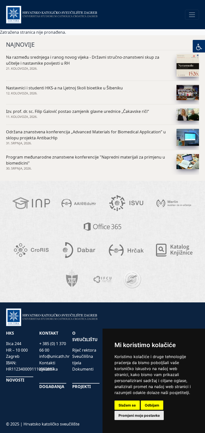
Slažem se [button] (127, 405)
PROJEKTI (81, 386)
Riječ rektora (84, 350)
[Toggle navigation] (192, 15)
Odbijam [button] (152, 405)
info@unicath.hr (54, 356)
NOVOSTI (15, 380)
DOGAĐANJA (51, 386)
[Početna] (52, 14)
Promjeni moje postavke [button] (139, 415)
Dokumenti (83, 369)
